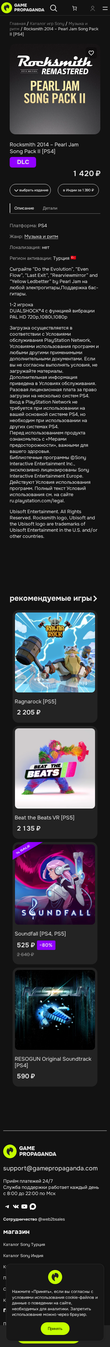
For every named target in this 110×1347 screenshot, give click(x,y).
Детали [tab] (50, 208)
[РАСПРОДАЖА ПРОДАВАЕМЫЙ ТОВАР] (55, 884)
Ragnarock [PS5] (35, 701)
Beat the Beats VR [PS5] (45, 817)
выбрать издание (33, 190)
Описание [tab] (24, 208)
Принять (55, 1328)
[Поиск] (54, 8)
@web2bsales (51, 1219)
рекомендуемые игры (51, 598)
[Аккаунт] (93, 9)
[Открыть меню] (105, 8)
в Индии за (78, 190)
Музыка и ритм (41, 236)
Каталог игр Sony (47, 23)
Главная (18, 23)
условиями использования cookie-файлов (53, 1297)
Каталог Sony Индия (23, 1255)
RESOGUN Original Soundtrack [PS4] (53, 1062)
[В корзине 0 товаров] (74, 8)
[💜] (91, 53)
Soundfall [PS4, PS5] (40, 934)
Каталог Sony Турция (24, 1244)
